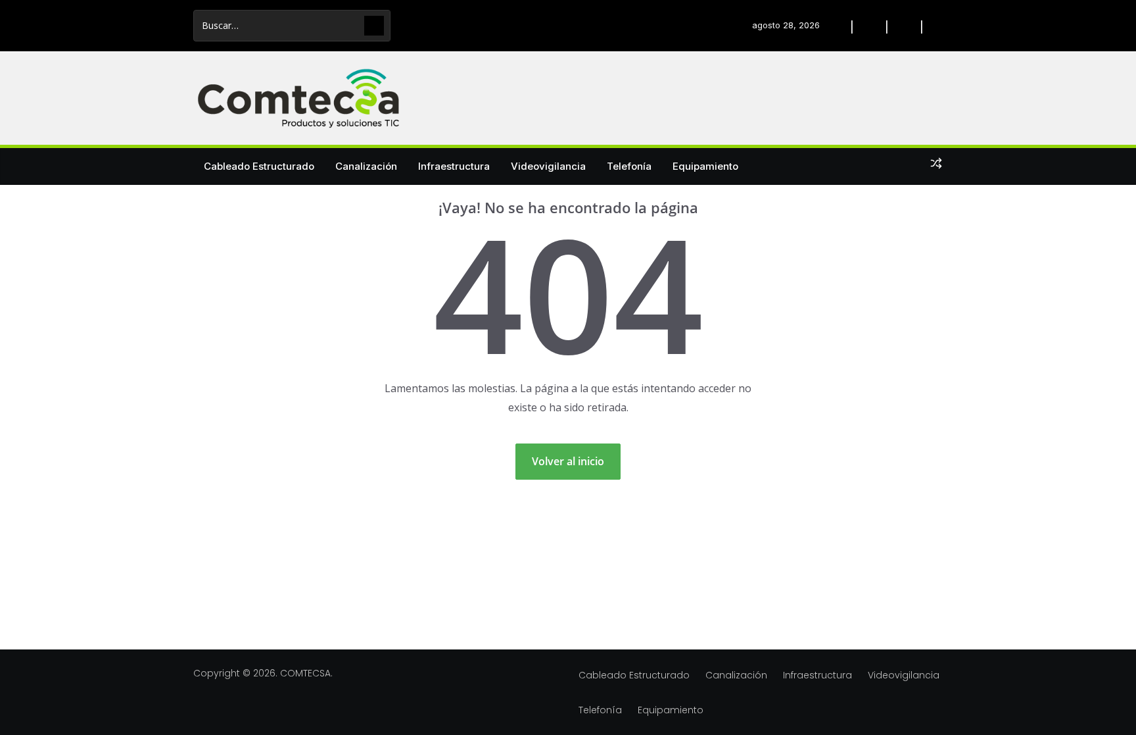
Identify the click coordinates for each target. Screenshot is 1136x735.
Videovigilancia (548, 166)
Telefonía (629, 166)
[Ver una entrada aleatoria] (936, 166)
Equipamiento (705, 166)
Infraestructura (454, 166)
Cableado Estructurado (259, 166)
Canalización (366, 166)
